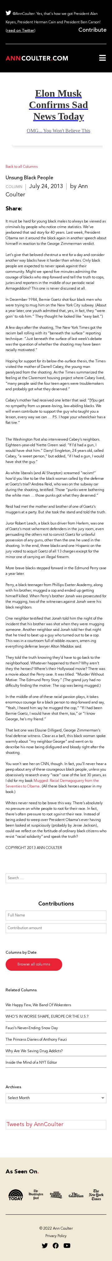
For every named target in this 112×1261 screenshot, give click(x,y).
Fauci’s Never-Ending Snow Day (32, 1028)
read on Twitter (20, 31)
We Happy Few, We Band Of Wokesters (38, 1005)
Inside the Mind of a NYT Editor (31, 1063)
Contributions (56, 904)
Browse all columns (33, 964)
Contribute (92, 30)
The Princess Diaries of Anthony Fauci (36, 1040)
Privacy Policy (56, 1236)
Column (14, 187)
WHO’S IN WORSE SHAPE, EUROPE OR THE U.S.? (47, 1017)
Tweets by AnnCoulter (34, 1124)
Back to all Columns (22, 167)
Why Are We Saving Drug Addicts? (34, 1051)
